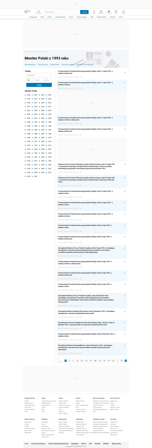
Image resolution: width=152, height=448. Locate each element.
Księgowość (33, 17)
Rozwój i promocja (30, 428)
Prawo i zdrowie (63, 413)
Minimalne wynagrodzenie (100, 424)
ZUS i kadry (28, 407)
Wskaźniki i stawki (99, 419)
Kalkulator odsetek (81, 428)
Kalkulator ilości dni (81, 424)
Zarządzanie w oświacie (48, 430)
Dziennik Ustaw (43, 64)
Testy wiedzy (45, 437)
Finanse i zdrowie (81, 411)
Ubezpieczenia (46, 405)
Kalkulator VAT (80, 426)
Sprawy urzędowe (64, 407)
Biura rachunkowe (98, 398)
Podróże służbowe (98, 428)
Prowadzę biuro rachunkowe (101, 403)
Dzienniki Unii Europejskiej (84, 64)
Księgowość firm (30, 398)
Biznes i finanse (80, 401)
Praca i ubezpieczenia (82, 405)
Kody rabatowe (114, 426)
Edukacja (113, 17)
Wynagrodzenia (46, 403)
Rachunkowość (29, 403)
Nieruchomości (101, 17)
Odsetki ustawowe (98, 430)
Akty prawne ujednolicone (66, 430)
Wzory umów (114, 428)
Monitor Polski (38, 51)
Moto (91, 17)
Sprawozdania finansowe (100, 409)
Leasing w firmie (80, 409)
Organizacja (28, 422)
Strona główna (29, 51)
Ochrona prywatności (38, 443)
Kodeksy (61, 432)
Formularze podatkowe (116, 430)
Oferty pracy (113, 434)
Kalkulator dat (80, 422)
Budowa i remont (115, 407)
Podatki (27, 401)
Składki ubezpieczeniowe (100, 426)
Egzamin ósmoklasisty (48, 434)
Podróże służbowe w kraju (100, 422)
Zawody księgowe (29, 409)
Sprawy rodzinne (63, 401)
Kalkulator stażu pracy (82, 430)
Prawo (71, 17)
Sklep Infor (62, 411)
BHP (43, 409)
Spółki (77, 403)
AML (94, 411)
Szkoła (43, 424)
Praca (60, 409)
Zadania (27, 426)
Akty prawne (63, 419)
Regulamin (74, 443)
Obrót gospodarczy (30, 405)
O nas (26, 443)
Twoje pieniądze (82, 17)
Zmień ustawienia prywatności (58, 443)
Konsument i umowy (64, 405)
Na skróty (113, 419)
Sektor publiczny (60, 17)
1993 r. (46, 51)
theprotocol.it (114, 432)
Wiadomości (113, 401)
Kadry (42, 17)
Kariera (83, 443)
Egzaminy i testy (46, 428)
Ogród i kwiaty (114, 409)
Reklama (106, 443)
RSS (90, 443)
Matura (44, 432)
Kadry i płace (28, 430)
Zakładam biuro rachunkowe (101, 401)
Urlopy (43, 407)
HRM (43, 411)
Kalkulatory (79, 419)
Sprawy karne (62, 403)
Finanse (112, 405)
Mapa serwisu (116, 443)
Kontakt (97, 443)
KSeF (121, 17)
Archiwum (113, 424)
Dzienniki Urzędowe (67, 64)
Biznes (50, 17)
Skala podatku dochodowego (101, 432)
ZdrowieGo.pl (114, 422)
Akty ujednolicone (30, 64)
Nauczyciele (45, 426)
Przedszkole (45, 422)
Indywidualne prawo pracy (49, 401)
